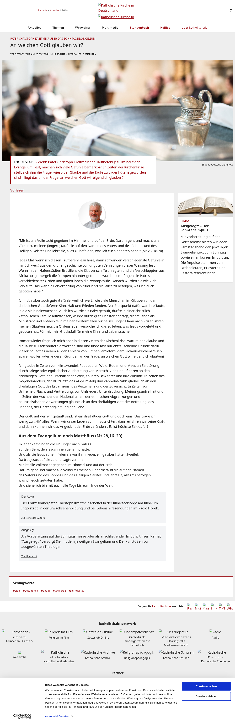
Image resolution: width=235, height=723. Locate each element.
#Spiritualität (76, 590)
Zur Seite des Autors (33, 517)
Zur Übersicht (29, 556)
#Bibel (16, 590)
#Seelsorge (59, 590)
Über (194, 27)
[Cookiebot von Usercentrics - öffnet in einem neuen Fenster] (22, 716)
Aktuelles (54, 10)
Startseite (42, 10)
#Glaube (45, 590)
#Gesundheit (30, 590)
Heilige (165, 27)
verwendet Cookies (56, 716)
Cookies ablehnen (206, 696)
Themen (58, 27)
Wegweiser (83, 27)
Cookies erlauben (206, 686)
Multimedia (110, 27)
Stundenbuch (139, 27)
